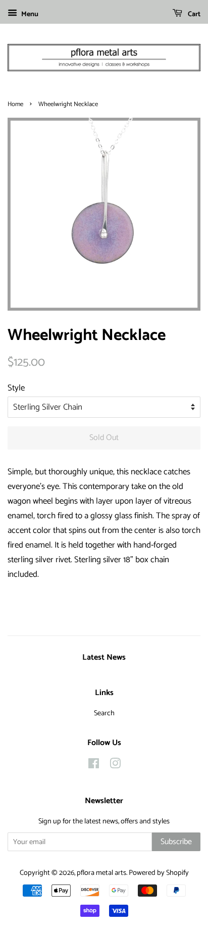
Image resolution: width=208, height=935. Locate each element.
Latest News (104, 657)
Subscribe (176, 842)
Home (15, 104)
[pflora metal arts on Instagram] (115, 766)
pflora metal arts (101, 873)
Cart (193, 14)
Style (16, 388)
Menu (29, 14)
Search (104, 713)
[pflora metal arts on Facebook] (93, 766)
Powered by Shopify (159, 873)
